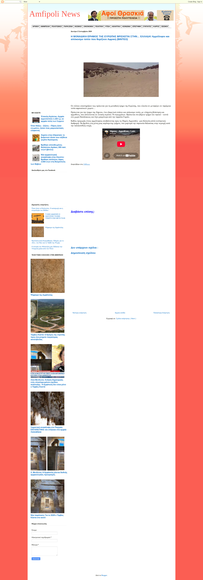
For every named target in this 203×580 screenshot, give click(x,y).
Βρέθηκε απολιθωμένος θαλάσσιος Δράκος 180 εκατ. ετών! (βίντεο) (53, 147)
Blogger (104, 575)
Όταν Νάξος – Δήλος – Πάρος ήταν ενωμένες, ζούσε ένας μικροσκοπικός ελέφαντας (47, 128)
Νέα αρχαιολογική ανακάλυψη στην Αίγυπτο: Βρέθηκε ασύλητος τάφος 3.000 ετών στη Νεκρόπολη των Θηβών (48, 159)
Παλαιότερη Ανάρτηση (161, 313)
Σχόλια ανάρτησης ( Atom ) (126, 318)
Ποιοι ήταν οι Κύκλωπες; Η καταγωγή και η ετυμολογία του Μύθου (47, 209)
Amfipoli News (54, 13)
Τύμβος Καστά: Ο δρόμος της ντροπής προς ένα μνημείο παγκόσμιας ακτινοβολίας (48, 337)
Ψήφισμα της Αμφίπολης (54, 227)
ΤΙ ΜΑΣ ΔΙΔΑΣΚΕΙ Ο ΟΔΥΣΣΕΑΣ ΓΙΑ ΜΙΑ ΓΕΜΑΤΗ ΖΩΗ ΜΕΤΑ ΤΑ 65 (55, 216)
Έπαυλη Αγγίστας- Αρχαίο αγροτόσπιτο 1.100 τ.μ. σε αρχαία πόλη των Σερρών (52, 118)
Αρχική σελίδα (120, 313)
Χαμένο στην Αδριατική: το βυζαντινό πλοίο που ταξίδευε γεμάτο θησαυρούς (54, 137)
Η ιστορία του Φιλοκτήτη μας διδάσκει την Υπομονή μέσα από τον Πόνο (47, 248)
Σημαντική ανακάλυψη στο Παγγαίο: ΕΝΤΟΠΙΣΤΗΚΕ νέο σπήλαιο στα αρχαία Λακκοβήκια (48, 429)
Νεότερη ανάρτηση (79, 313)
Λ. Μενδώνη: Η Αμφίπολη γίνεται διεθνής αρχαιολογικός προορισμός (49, 473)
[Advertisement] (121, 54)
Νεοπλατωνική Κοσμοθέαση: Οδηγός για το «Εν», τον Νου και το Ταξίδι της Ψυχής (48, 242)
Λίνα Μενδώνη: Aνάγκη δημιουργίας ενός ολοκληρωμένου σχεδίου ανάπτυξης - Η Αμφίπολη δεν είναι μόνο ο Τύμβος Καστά (48, 383)
